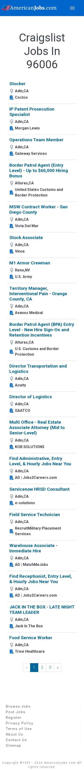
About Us (14, 734)
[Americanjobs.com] (30, 8)
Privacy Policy (19, 723)
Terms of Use (19, 729)
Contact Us (16, 740)
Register (13, 718)
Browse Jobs (18, 707)
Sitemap (13, 746)
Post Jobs (15, 712)
